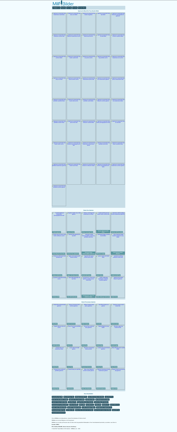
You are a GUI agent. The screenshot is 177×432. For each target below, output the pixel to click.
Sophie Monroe (55, 345)
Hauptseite (63, 7)
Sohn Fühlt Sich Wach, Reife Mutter (96, 396)
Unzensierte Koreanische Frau (58, 412)
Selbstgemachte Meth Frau (81, 396)
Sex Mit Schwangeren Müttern (88, 407)
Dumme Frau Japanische (73, 253)
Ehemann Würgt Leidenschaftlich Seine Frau (88, 253)
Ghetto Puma (114, 296)
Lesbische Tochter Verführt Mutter (59, 402)
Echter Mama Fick (72, 402)
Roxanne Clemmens (86, 367)
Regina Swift (114, 388)
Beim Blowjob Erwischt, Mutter (102, 399)
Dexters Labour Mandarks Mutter (59, 407)
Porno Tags (69, 7)
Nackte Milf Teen (115, 409)
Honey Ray (84, 345)
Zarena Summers (71, 323)
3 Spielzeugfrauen (56, 232)
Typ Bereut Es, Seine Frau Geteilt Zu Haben (88, 296)
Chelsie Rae (55, 367)
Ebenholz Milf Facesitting (117, 232)
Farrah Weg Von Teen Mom (58, 253)
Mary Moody (114, 367)
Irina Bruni (99, 323)
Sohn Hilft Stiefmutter (72, 296)
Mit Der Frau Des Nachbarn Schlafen (60, 399)
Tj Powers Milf (55, 296)
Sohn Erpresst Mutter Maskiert (118, 253)
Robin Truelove (85, 323)
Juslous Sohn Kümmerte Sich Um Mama (84, 409)
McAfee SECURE (58, 426)
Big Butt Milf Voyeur (86, 275)
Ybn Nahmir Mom (70, 409)
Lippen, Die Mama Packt (72, 275)
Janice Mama (100, 275)
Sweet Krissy (70, 388)
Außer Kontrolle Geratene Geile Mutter (102, 409)
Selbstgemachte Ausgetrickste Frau (104, 407)
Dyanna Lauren (114, 323)
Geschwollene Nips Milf (57, 396)
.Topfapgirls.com (56, 7)
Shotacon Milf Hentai (57, 275)
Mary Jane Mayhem (86, 388)
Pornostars (75, 7)
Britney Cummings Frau (87, 232)
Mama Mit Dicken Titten (69, 396)
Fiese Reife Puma (90, 404)
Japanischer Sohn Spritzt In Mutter (76, 399)
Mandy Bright (100, 345)
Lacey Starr (69, 367)
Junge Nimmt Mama (90, 399)
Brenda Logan (114, 345)
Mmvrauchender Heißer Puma (58, 409)
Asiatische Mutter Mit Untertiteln (101, 402)
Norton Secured (66, 426)
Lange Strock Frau (109, 396)
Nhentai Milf (82, 404)
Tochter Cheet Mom (74, 404)
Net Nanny (73, 426)
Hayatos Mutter (70, 232)
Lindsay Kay (99, 367)
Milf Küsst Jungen (101, 253)
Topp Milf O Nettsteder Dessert (74, 407)
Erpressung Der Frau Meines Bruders (60, 404)
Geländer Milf (98, 404)
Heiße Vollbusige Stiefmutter (103, 296)
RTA (53, 426)
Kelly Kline (54, 323)
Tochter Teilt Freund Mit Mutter (103, 231)
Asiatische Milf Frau (115, 275)
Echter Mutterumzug (114, 404)
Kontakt (53, 424)
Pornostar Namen (82, 7)
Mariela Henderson (101, 388)
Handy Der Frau (105, 404)
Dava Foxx (69, 345)
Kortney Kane (55, 388)
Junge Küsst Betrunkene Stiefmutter (85, 402)
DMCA (57, 424)
